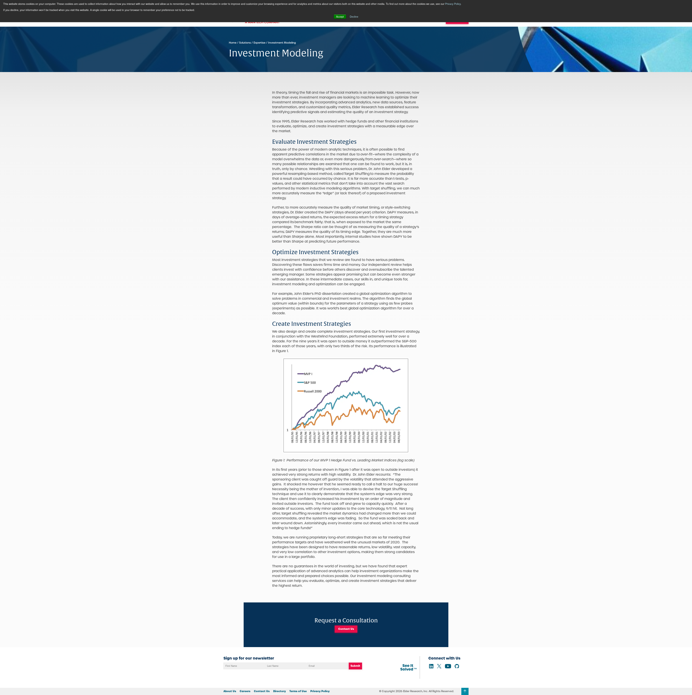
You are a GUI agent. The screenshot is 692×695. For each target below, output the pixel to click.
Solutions (245, 42)
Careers (245, 691)
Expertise (259, 42)
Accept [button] (340, 16)
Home (232, 42)
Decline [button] (354, 16)
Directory (279, 691)
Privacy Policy (453, 4)
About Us (229, 691)
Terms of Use (298, 691)
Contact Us (346, 629)
